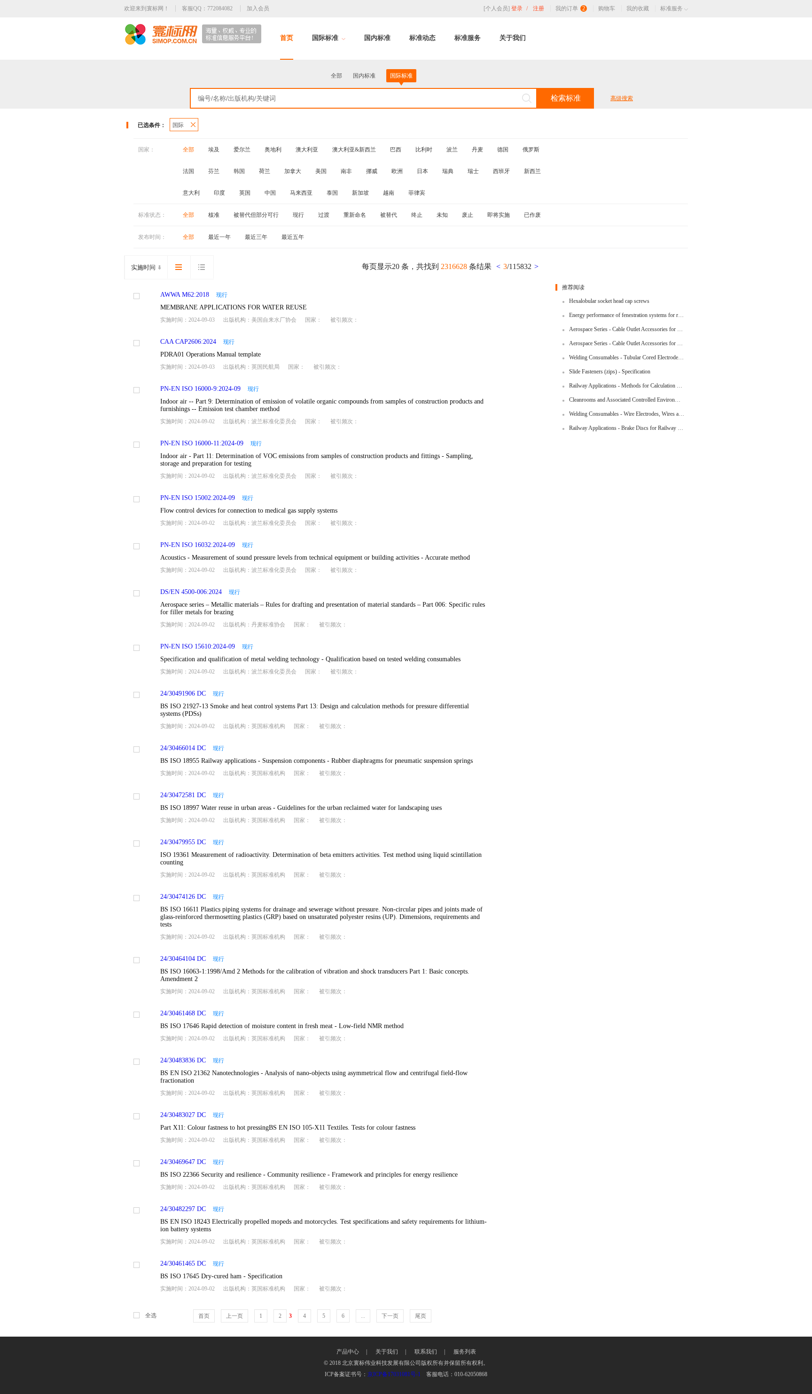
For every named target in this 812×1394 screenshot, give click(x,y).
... (363, 1316)
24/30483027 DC (183, 1114)
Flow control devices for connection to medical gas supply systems (248, 510)
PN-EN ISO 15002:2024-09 (197, 497)
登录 (519, 8)
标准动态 (422, 37)
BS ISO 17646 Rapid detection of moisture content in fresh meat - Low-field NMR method (282, 1026)
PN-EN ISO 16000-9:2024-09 (200, 388)
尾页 (420, 1316)
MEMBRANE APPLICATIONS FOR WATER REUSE (233, 307)
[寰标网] (192, 34)
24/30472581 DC (183, 795)
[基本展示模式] (202, 267)
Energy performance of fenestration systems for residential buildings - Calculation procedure (626, 315)
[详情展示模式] (178, 267)
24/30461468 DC (183, 1013)
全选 (150, 1315)
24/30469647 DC (183, 1161)
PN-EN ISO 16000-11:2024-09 (201, 443)
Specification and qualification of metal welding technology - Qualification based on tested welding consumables (310, 659)
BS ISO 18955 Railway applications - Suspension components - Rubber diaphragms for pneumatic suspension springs (316, 760)
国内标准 (377, 37)
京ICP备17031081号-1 (394, 1374)
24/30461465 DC (183, 1263)
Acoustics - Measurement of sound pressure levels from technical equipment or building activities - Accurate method (315, 557)
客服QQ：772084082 (207, 8)
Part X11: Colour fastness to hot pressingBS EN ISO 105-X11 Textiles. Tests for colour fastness (287, 1127)
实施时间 (143, 267)
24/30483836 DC (183, 1060)
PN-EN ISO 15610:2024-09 (197, 646)
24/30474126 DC (183, 896)
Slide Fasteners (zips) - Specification (609, 371)
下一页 (390, 1316)
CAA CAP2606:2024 (188, 341)
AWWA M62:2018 (184, 294)
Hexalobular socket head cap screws (609, 301)
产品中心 (347, 1351)
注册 (538, 8)
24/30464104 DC (183, 958)
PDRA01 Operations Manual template (210, 354)
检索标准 (566, 98)
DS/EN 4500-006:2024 (191, 591)
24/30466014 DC (183, 748)
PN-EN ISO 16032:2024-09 (197, 544)
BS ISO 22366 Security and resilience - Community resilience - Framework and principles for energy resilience (309, 1174)
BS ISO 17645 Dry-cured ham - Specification (221, 1276)
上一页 (234, 1316)
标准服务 (467, 37)
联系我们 (425, 1351)
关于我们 (513, 37)
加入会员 (258, 8)
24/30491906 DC (183, 693)
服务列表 (464, 1351)
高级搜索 (621, 98)
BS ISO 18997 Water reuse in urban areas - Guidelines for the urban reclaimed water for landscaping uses (301, 807)
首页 (286, 37)
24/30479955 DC (183, 842)
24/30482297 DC (183, 1208)
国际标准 (325, 37)
